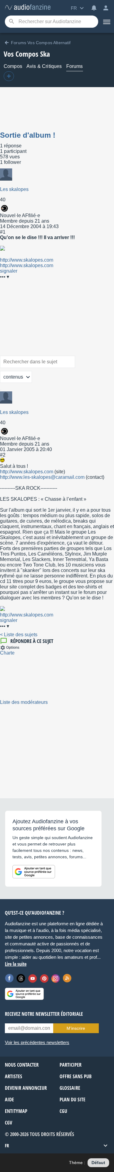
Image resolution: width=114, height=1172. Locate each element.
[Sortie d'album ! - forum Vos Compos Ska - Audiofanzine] (27, 7)
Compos (13, 66)
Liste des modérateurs (24, 702)
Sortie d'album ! (27, 135)
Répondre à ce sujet (31, 640)
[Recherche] (11, 22)
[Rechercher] (0, 390)
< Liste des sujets (18, 634)
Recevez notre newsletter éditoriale (44, 1014)
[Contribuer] (9, 76)
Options (12, 647)
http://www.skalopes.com (26, 260)
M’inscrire (76, 1028)
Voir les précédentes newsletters (37, 1042)
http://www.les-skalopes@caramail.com (42, 477)
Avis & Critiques (44, 66)
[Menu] (106, 21)
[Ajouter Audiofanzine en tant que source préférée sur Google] (33, 871)
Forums (74, 66)
